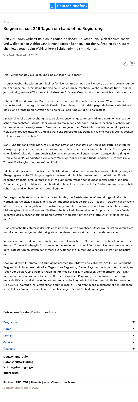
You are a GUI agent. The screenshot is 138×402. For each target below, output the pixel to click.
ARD (19, 382)
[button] (5, 6)
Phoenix (37, 382)
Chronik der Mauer (64, 382)
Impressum (11, 372)
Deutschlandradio (15, 356)
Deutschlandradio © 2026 (21, 387)
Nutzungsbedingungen (18, 367)
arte (47, 382)
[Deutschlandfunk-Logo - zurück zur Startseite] (69, 6)
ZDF (26, 382)
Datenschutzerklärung (18, 361)
